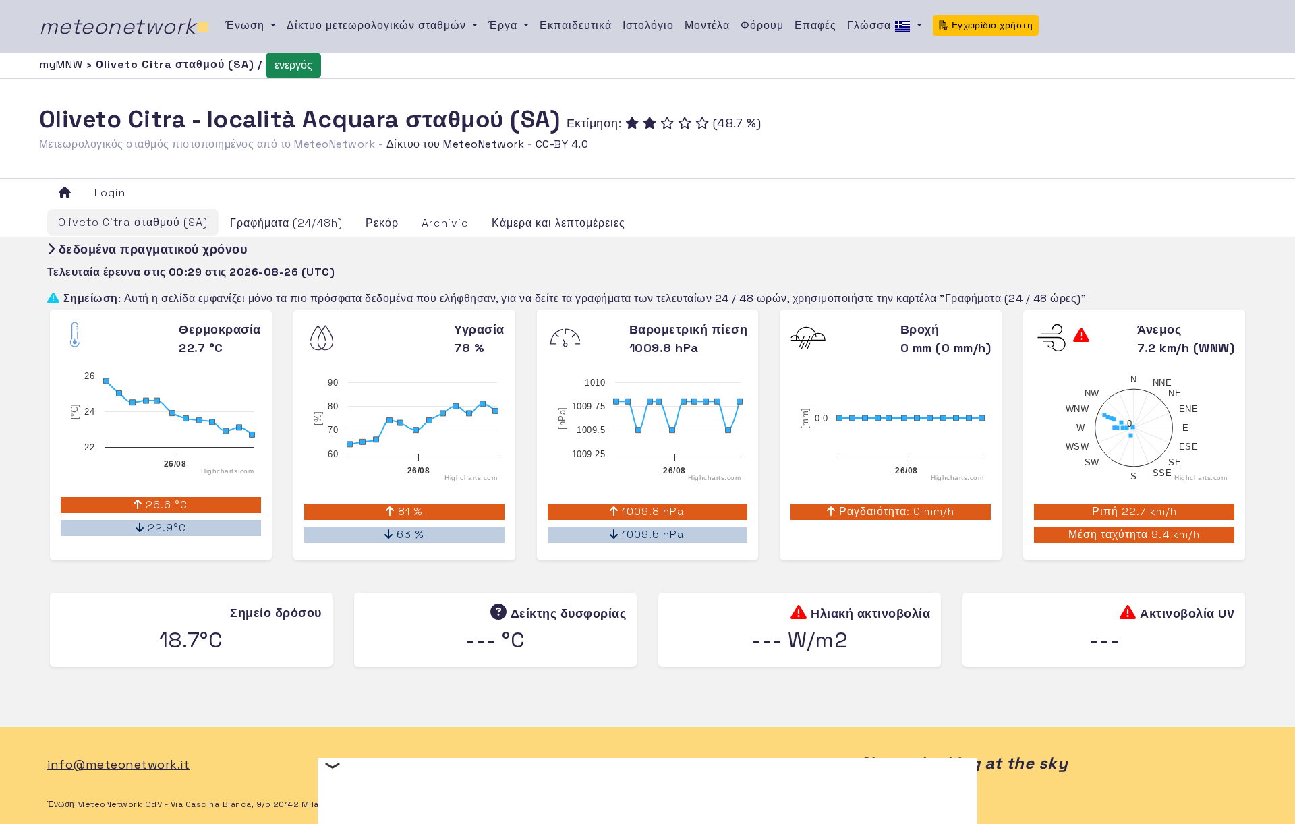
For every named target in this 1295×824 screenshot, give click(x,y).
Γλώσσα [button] (870, 25)
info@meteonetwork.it (118, 764)
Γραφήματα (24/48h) (286, 223)
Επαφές (815, 25)
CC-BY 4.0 (562, 144)
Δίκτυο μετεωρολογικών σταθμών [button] (378, 25)
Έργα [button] (504, 25)
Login (109, 192)
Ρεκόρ (382, 223)
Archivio (445, 223)
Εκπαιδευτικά (576, 25)
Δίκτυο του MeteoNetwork (455, 144)
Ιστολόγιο (648, 25)
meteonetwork (124, 26)
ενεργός (293, 65)
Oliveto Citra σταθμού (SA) (133, 222)
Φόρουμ (762, 25)
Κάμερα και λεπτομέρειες (558, 223)
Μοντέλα (707, 25)
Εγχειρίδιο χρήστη (990, 25)
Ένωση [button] (246, 25)
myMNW (62, 64)
